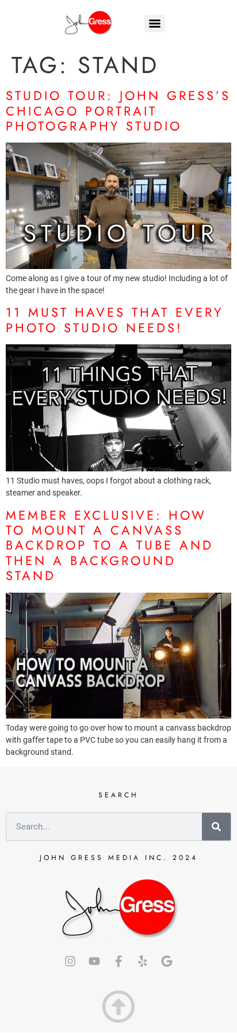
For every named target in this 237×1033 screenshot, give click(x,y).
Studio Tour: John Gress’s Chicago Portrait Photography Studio (118, 110)
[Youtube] (94, 961)
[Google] (167, 961)
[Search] (216, 826)
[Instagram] (70, 961)
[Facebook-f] (118, 961)
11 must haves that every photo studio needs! (114, 319)
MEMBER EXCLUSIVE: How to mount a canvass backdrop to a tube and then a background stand (109, 545)
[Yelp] (142, 961)
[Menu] (154, 23)
